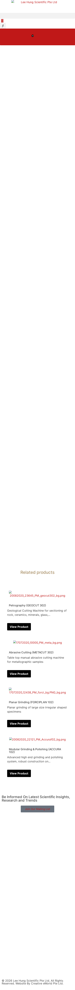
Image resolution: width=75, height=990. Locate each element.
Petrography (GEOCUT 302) (27, 605)
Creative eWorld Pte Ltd (47, 983)
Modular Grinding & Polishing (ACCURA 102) (35, 750)
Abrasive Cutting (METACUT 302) (31, 652)
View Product (19, 626)
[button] (37, 16)
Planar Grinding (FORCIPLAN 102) (31, 702)
